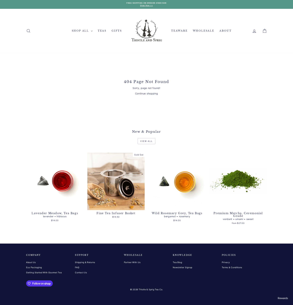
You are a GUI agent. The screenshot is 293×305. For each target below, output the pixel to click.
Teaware (179, 30)
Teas (102, 30)
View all (146, 141)
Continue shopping (146, 93)
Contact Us (81, 272)
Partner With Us (132, 262)
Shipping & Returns (85, 262)
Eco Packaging (34, 267)
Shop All (81, 30)
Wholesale (203, 30)
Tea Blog (177, 262)
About (225, 30)
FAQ (77, 267)
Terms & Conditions (232, 267)
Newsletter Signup (182, 267)
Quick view (55, 206)
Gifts (117, 30)
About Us (31, 262)
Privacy (226, 262)
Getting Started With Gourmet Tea (44, 272)
